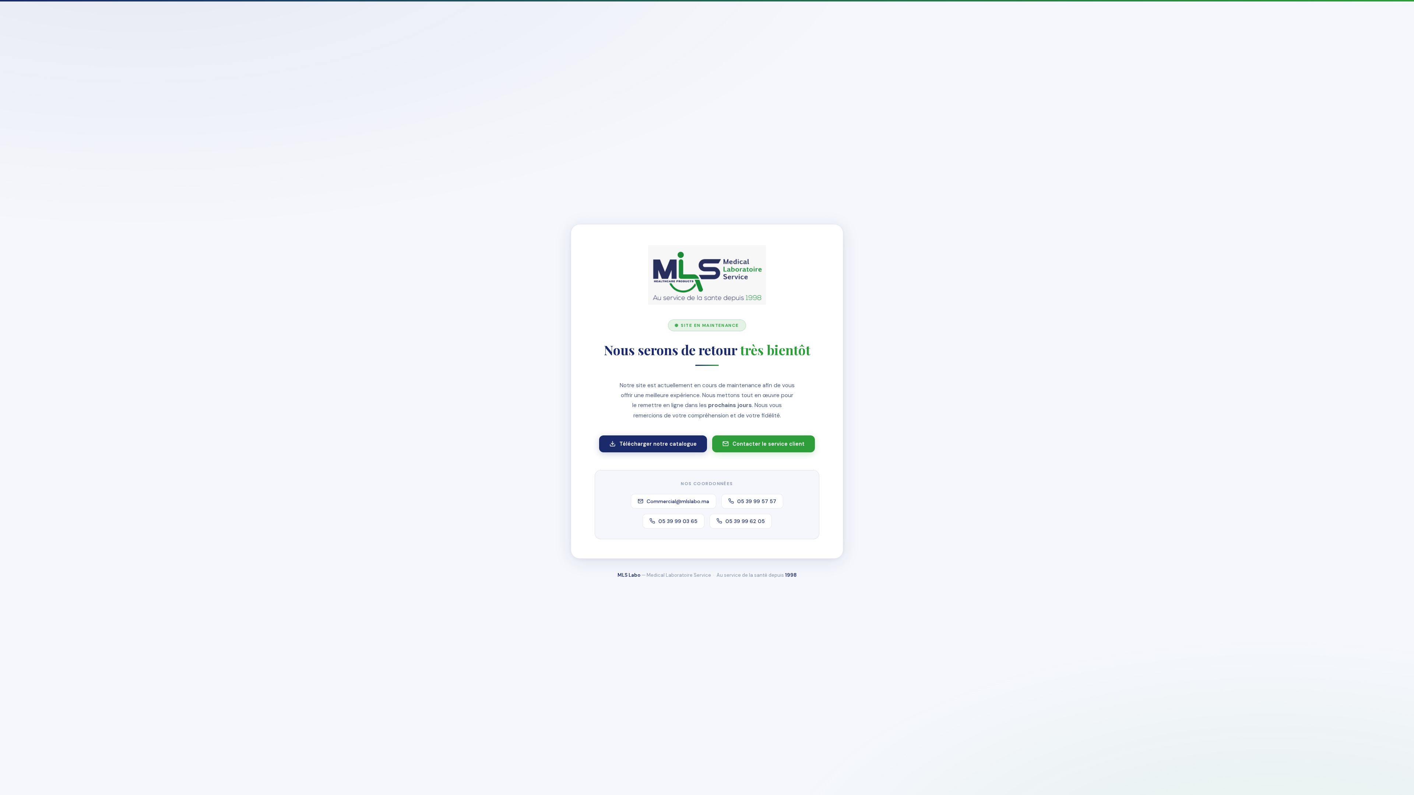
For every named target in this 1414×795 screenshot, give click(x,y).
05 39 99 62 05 (745, 521)
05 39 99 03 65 (677, 521)
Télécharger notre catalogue (658, 444)
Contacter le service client (768, 444)
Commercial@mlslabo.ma (678, 501)
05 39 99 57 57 (756, 501)
